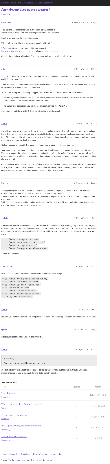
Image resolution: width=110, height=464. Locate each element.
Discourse (16, 460)
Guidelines (25, 454)
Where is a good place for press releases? (21, 404)
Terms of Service (40, 454)
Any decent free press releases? (25, 9)
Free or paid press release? (14, 415)
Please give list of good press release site (21, 425)
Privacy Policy (56, 454)
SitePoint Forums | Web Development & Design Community (27, 3)
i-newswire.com (8, 51)
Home (4, 454)
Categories (13, 454)
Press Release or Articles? (14, 436)
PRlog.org (46, 76)
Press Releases (8, 393)
